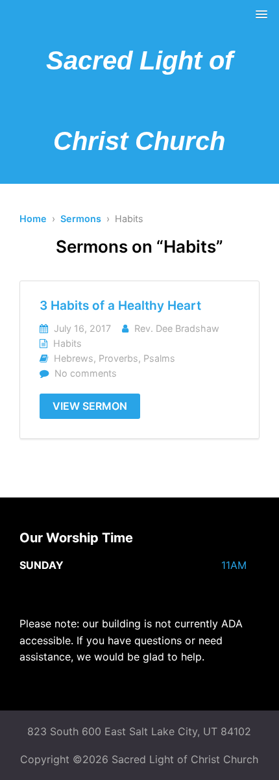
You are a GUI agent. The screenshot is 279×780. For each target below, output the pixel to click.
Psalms (159, 358)
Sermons (80, 218)
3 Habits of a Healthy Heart (120, 305)
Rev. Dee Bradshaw (176, 328)
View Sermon (90, 405)
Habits (67, 343)
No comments (86, 373)
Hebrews (73, 358)
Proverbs (118, 358)
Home (33, 218)
